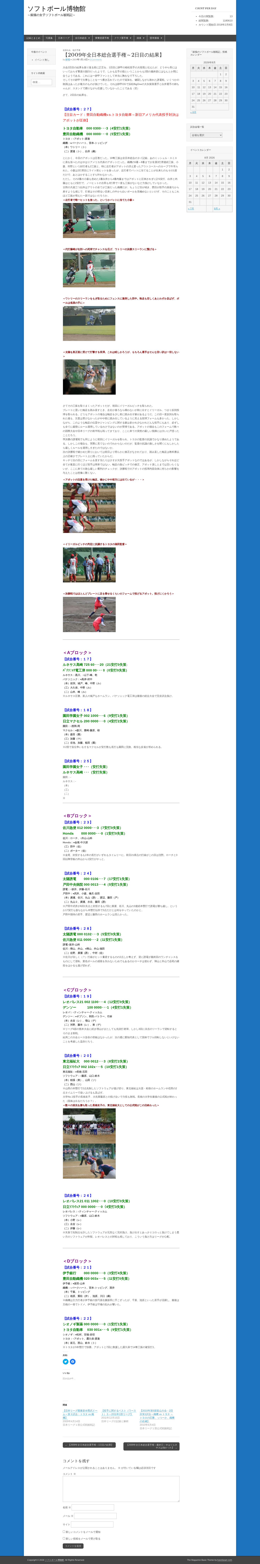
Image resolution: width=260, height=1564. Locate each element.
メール (68, 1516)
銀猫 (67, 59)
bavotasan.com (224, 1560)
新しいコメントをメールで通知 (83, 1531)
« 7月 (191, 208)
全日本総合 (81, 38)
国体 (139, 38)
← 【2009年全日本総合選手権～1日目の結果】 (89, 1445)
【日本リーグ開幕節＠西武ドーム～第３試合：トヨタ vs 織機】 (80, 1414)
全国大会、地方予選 (71, 50)
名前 (67, 1507)
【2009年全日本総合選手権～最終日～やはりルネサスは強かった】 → (151, 1446)
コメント (69, 1473)
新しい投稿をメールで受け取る (83, 1538)
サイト (66, 1524)
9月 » (217, 208)
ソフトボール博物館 (56, 8)
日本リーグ (64, 38)
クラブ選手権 (121, 38)
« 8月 (193, 112)
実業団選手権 (102, 38)
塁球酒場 (154, 38)
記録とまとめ (33, 38)
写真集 (49, 38)
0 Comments (96, 59)
